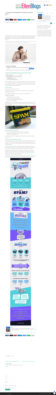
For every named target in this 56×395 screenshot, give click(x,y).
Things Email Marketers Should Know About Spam (14, 76)
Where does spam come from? (12, 78)
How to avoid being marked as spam (12, 79)
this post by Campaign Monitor (30, 155)
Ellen (6, 15)
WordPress (49, 393)
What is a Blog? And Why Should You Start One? (28, 361)
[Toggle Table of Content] (21, 75)
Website (6, 381)
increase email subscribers (29, 152)
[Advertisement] (20, 29)
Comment (6, 366)
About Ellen (10, 393)
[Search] (51, 23)
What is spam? (10, 77)
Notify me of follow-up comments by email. (10, 385)
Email (6, 378)
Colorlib (44, 393)
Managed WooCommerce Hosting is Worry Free (12, 361)
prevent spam (18, 156)
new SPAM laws (12, 146)
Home (6, 393)
